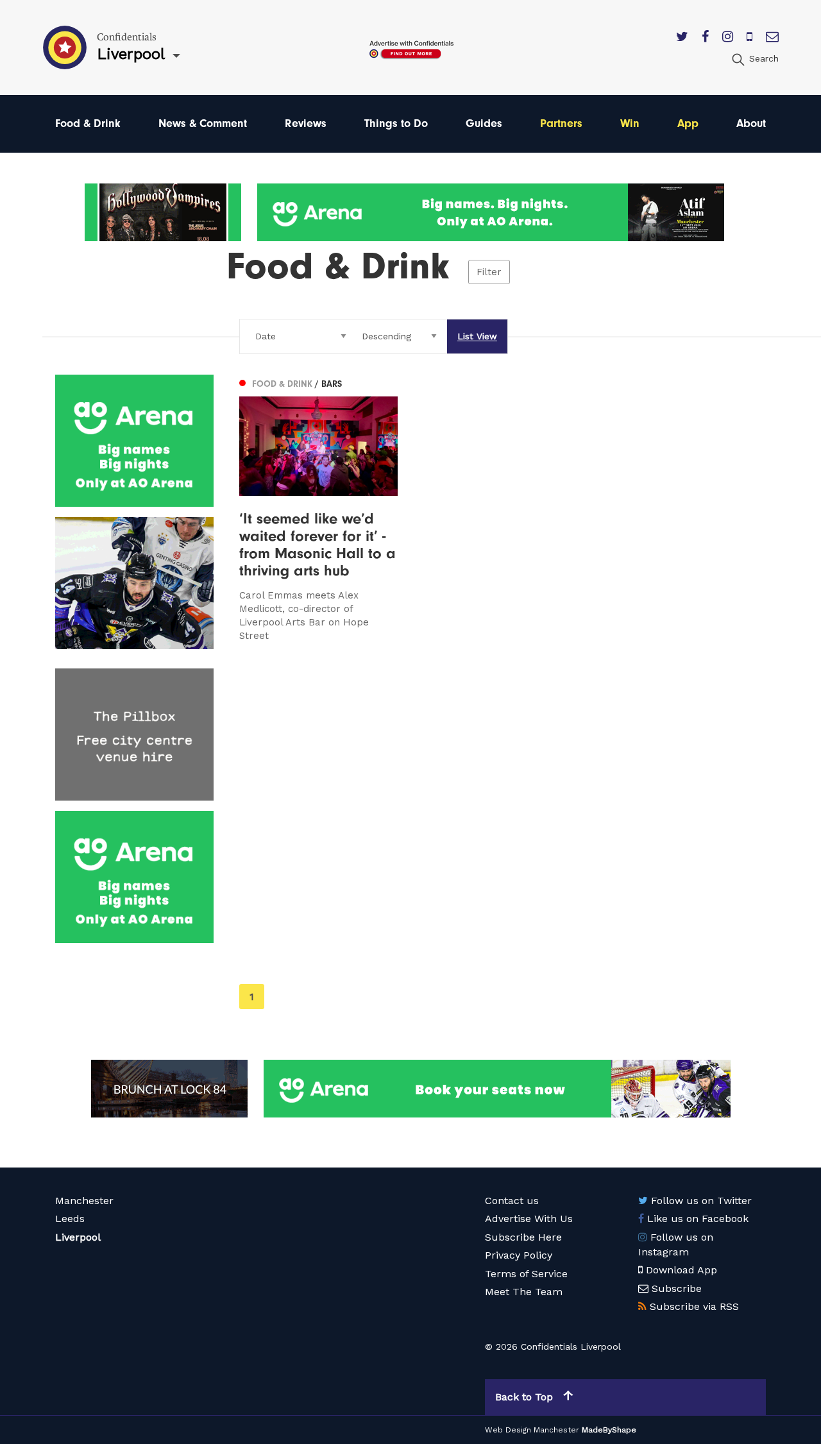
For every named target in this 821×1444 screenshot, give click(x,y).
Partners (561, 123)
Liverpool (78, 1237)
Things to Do (396, 123)
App (687, 123)
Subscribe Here (523, 1237)
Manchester (84, 1200)
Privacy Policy (518, 1255)
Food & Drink (88, 123)
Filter (489, 272)
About (751, 123)
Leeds (70, 1218)
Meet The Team (524, 1292)
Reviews (305, 123)
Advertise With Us (529, 1218)
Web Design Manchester (532, 1429)
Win (629, 123)
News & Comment (202, 123)
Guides (484, 123)
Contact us (512, 1200)
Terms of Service (526, 1274)
